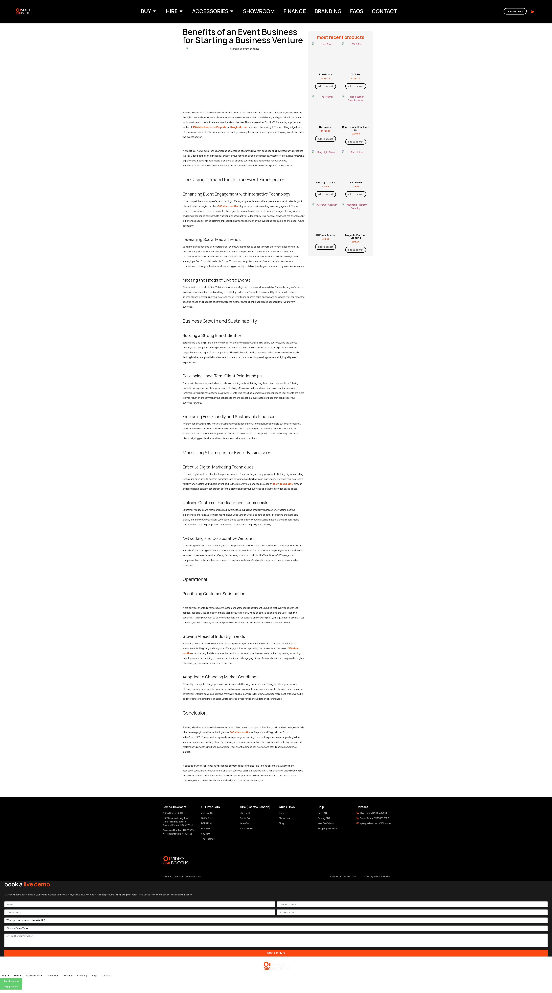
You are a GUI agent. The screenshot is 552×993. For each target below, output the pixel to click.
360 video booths (202, 127)
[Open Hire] (181, 11)
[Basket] (532, 11)
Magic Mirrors (239, 127)
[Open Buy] (154, 11)
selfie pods (219, 127)
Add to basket (325, 86)
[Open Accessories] (231, 11)
